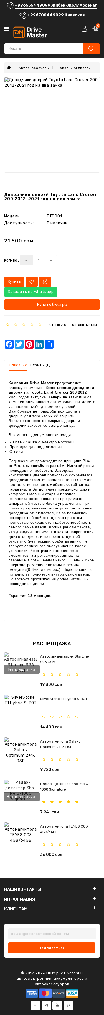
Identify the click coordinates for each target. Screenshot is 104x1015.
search (91, 48)
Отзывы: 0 (57, 325)
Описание (18, 365)
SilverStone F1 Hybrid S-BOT (63, 699)
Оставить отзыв (85, 325)
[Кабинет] (84, 28)
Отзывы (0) (40, 365)
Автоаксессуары (34, 68)
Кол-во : (11, 260)
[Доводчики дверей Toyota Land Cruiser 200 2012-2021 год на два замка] (52, 125)
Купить (14, 281)
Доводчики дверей (74, 68)
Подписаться (52, 948)
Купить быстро (52, 304)
